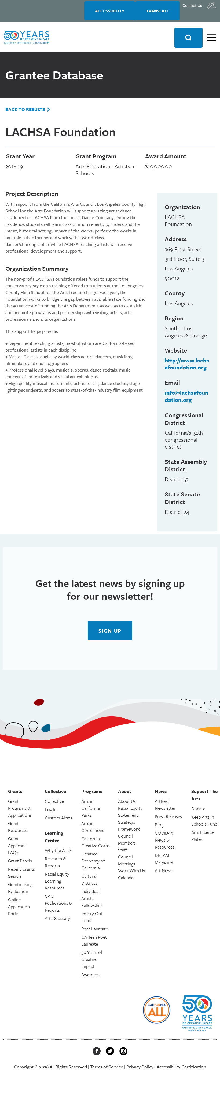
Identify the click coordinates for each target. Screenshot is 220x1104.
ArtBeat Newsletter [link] (165, 804)
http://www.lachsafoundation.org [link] (187, 363)
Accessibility (109, 11)
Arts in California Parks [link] (90, 808)
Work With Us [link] (131, 870)
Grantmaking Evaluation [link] (20, 888)
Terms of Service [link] (106, 1066)
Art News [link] (163, 870)
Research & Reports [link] (55, 862)
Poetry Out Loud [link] (91, 917)
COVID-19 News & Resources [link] (164, 840)
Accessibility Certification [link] (181, 1066)
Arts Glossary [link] (57, 918)
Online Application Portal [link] (19, 906)
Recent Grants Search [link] (21, 872)
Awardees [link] (90, 974)
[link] (212, 5)
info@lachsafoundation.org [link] (186, 396)
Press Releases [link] (168, 816)
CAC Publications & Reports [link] (58, 903)
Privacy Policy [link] (139, 1066)
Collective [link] (54, 801)
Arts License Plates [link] (202, 835)
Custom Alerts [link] (58, 817)
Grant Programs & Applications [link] (20, 808)
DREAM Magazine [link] (164, 858)
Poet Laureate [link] (94, 928)
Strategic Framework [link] (129, 825)
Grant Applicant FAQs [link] (17, 845)
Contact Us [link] (192, 5)
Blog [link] (159, 824)
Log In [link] (51, 809)
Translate (157, 11)
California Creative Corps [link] (95, 842)
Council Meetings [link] (126, 860)
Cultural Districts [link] (89, 879)
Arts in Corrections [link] (92, 827)
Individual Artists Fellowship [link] (91, 898)
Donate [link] (198, 808)
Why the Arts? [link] (58, 850)
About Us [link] (127, 801)
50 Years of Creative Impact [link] (91, 959)
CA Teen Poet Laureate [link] (94, 940)
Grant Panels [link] (20, 860)
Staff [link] (122, 849)
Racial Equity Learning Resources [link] (57, 880)
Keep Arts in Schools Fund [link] (204, 820)
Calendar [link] (126, 877)
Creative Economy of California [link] (93, 860)
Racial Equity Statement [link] (130, 811)
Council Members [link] (127, 839)
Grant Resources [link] (18, 827)
